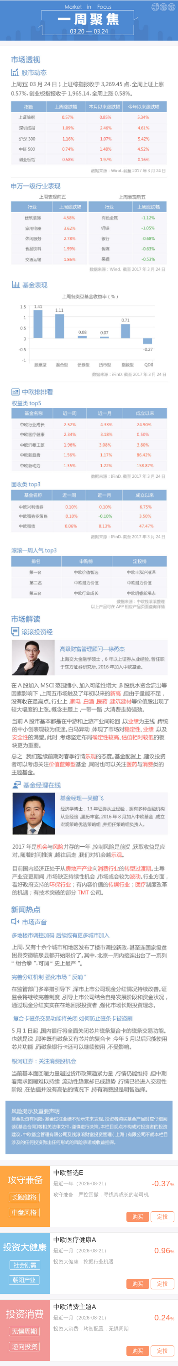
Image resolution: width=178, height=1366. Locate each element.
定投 (162, 1217)
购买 (137, 1217)
